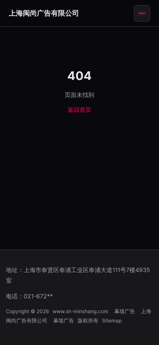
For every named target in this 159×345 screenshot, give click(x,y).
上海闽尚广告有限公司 (44, 13)
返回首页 (79, 109)
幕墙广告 (124, 311)
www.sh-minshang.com (80, 311)
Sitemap (112, 321)
